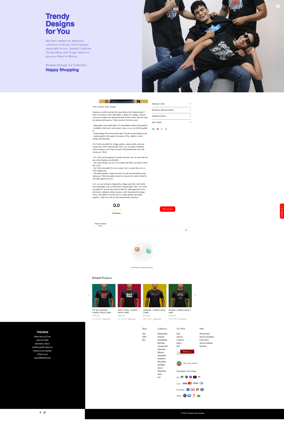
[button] (278, 6)
